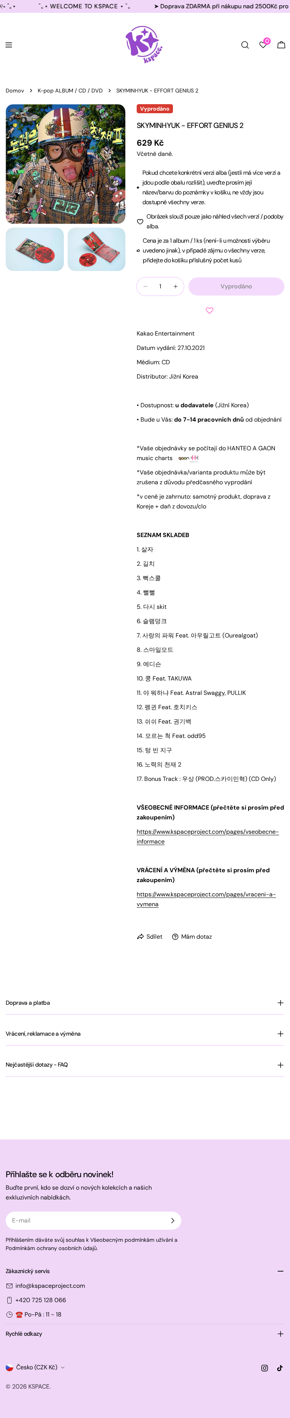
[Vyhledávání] (245, 44)
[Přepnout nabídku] (8, 44)
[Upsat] (172, 1221)
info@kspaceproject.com (50, 1286)
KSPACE (38, 1386)
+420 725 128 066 (40, 1300)
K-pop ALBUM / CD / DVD (70, 90)
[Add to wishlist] (210, 311)
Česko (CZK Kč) (36, 1367)
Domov (15, 90)
